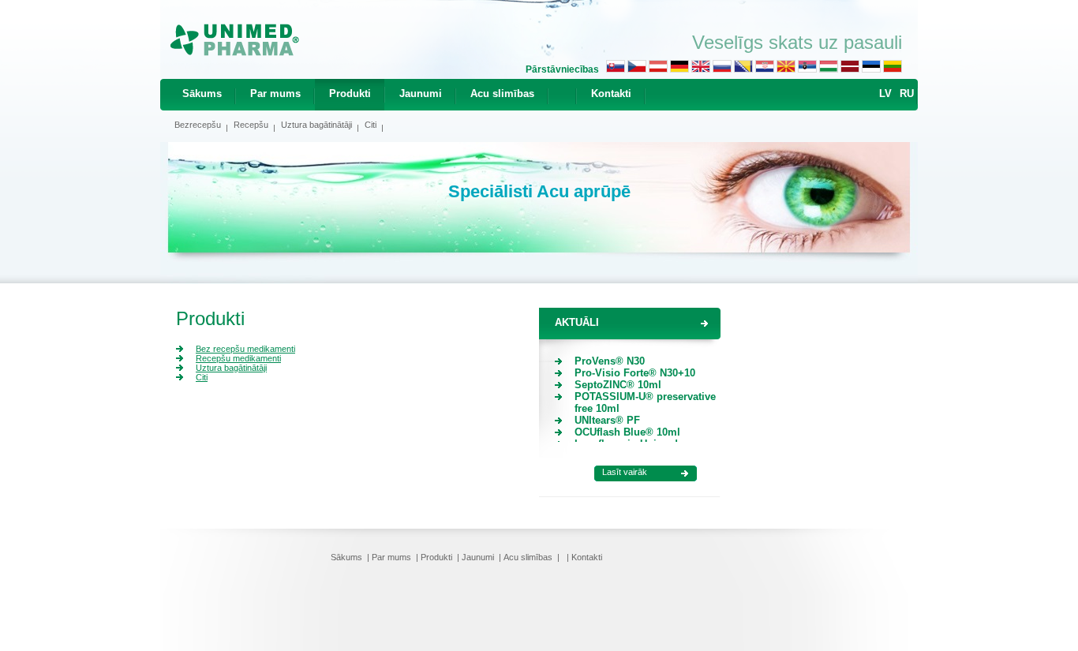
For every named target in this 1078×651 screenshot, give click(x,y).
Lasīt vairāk (624, 472)
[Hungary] (828, 69)
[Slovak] (615, 69)
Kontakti (611, 93)
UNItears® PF (607, 420)
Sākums (202, 93)
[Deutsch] (679, 69)
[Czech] (636, 69)
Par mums (275, 93)
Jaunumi (420, 93)
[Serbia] (807, 69)
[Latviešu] (849, 69)
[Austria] (658, 69)
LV (885, 93)
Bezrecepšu (197, 124)
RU (907, 93)
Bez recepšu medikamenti (245, 349)
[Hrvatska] (764, 69)
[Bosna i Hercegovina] (743, 69)
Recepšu (251, 124)
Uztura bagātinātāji (316, 124)
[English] (700, 69)
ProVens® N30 (610, 361)
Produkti (350, 93)
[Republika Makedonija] (786, 69)
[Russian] (722, 69)
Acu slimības (502, 93)
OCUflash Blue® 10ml (627, 432)
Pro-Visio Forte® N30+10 (635, 373)
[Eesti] (871, 69)
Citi (370, 124)
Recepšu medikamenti (238, 358)
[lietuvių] (892, 69)
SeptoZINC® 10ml (618, 385)
